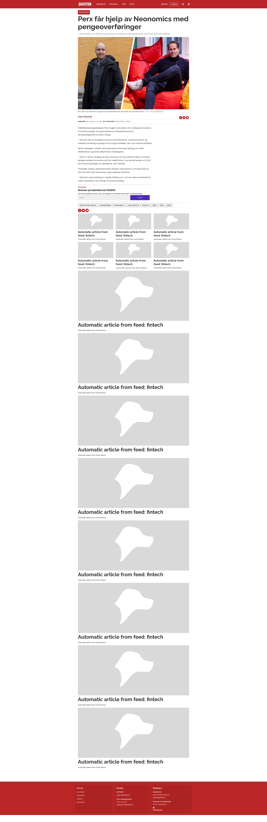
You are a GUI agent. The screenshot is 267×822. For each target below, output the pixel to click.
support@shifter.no (123, 795)
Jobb (124, 4)
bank (169, 205)
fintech (145, 205)
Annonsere (114, 4)
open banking (105, 205)
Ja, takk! (139, 197)
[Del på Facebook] (180, 117)
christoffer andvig (87, 205)
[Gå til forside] (84, 4)
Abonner (164, 4)
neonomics (119, 205)
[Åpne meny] (188, 4)
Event (132, 4)
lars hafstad (133, 205)
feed (154, 205)
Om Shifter (80, 792)
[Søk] (183, 4)
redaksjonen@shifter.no (124, 805)
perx (162, 205)
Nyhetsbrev (101, 4)
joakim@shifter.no (159, 798)
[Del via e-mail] (187, 117)
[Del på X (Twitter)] (184, 117)
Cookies (79, 799)
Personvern (81, 795)
